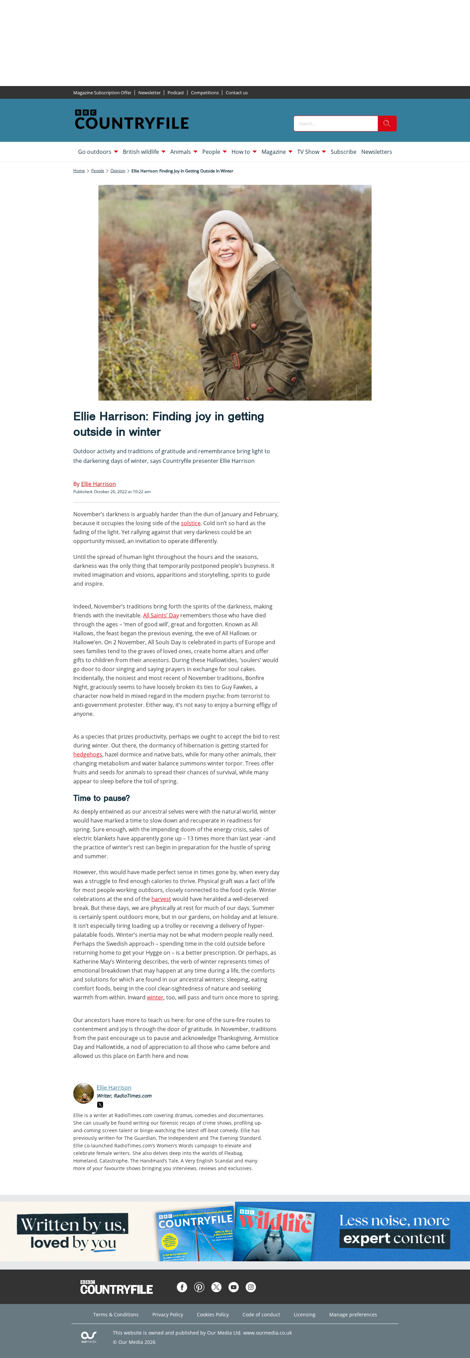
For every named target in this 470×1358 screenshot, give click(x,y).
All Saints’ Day (161, 615)
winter (155, 997)
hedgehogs (87, 754)
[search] (387, 123)
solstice (191, 523)
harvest (161, 899)
